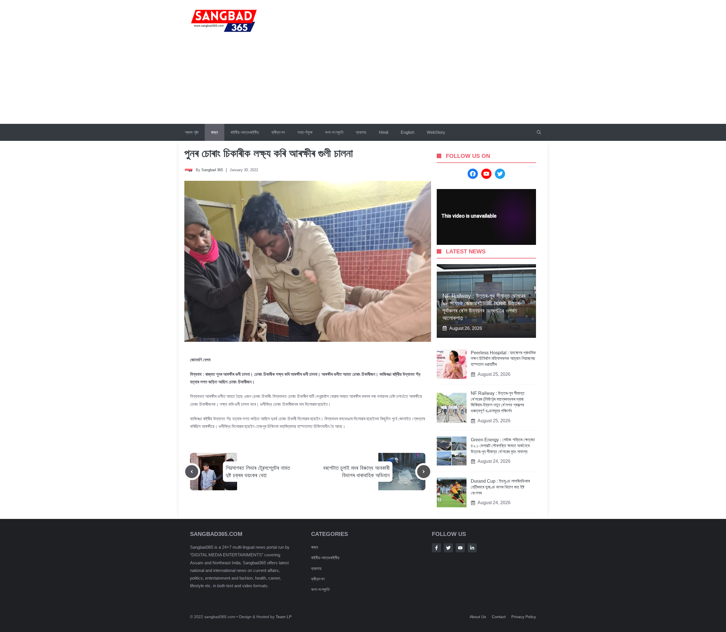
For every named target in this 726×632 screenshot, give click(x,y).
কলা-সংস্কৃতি (334, 132)
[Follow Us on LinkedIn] (472, 547)
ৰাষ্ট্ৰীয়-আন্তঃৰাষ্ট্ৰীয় (245, 132)
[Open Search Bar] (539, 132)
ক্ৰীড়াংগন (278, 132)
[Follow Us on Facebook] (436, 547)
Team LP (284, 616)
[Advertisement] (363, 81)
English (407, 132)
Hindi (383, 132)
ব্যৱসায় (361, 132)
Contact (499, 616)
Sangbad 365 (212, 170)
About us (478, 616)
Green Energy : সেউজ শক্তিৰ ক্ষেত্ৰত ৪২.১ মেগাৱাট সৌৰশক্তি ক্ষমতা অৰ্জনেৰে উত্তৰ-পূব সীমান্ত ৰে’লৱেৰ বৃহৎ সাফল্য (503, 445)
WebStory (436, 132)
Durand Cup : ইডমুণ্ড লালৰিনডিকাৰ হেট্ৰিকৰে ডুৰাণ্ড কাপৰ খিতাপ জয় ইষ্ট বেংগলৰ (500, 487)
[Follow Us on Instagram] (460, 547)
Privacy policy (523, 616)
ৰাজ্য (214, 132)
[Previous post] (191, 471)
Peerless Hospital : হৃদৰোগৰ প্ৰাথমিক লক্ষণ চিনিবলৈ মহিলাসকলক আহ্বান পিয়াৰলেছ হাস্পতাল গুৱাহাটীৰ (503, 358)
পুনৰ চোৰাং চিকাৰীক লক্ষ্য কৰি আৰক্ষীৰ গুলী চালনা (268, 153)
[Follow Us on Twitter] (448, 547)
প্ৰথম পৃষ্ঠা (192, 132)
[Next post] (423, 471)
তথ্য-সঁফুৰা (305, 132)
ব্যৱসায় (316, 568)
